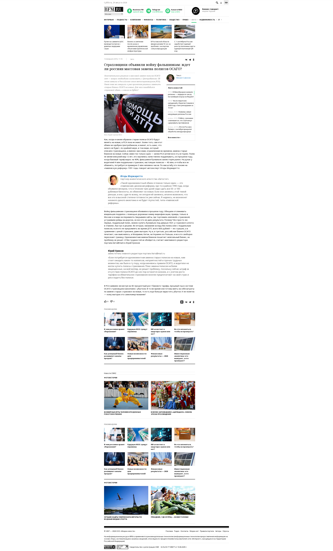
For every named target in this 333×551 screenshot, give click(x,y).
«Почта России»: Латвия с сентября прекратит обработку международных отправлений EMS (180, 130)
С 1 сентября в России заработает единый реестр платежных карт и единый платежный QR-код (184, 46)
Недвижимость (207, 19)
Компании (135, 19)
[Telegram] (189, 59)
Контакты (184, 531)
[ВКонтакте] (186, 59)
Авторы (218, 531)
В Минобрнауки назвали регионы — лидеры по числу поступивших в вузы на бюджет (181, 94)
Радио (176, 531)
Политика (161, 19)
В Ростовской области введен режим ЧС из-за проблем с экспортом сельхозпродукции (161, 45)
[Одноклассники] (193, 59)
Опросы (226, 531)
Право (185, 19)
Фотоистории (110, 378)
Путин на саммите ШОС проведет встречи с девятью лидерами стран (114, 45)
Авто (193, 19)
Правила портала (207, 531)
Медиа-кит (194, 531)
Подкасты (122, 19)
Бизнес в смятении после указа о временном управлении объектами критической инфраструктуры (137, 46)
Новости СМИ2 (110, 373)
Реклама (169, 531)
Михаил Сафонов (183, 78)
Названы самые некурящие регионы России (179, 113)
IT (219, 19)
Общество (174, 19)
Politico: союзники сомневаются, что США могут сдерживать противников (180, 120)
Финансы (148, 19)
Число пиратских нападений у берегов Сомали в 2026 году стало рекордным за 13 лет (181, 104)
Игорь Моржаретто (131, 176)
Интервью (109, 19)
